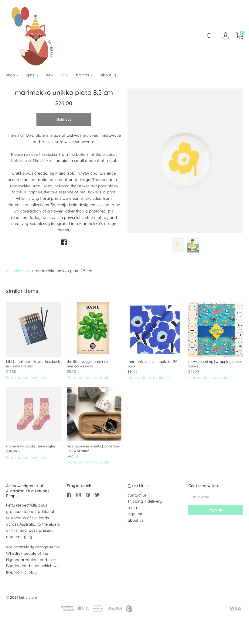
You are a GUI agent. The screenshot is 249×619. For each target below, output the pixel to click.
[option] (185, 161)
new (49, 74)
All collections (18, 270)
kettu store (28, 597)
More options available (27, 377)
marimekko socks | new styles (31, 446)
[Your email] (215, 497)
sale (64, 74)
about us (108, 74)
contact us (137, 495)
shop (11, 74)
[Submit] (209, 36)
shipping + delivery (145, 501)
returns (134, 507)
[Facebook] (64, 242)
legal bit (135, 513)
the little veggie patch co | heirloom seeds (88, 363)
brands (83, 74)
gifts (31, 74)
